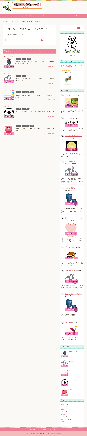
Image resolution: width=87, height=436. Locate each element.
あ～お (63, 404)
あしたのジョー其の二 (73, 294)
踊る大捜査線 (70, 270)
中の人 (11, 15)
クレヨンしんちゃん (9, 90)
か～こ (18, 58)
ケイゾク (6, 73)
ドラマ (43, 15)
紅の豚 (6, 123)
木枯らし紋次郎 (8, 56)
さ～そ (63, 409)
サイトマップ (27, 15)
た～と (63, 411)
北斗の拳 (68, 118)
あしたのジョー (71, 188)
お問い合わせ (43, 429)
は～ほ (63, 414)
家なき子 (68, 322)
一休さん (68, 95)
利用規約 (33, 429)
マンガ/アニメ (59, 15)
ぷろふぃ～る (72, 55)
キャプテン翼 (8, 106)
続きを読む (52, 66)
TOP (11, 21)
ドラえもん (69, 247)
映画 (76, 15)
